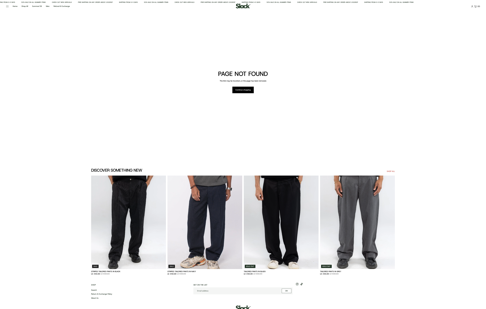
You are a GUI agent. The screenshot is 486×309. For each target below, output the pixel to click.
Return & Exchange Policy (101, 294)
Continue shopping (243, 90)
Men (47, 6)
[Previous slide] (95, 222)
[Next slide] (162, 222)
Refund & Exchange (62, 6)
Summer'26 (37, 6)
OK (286, 291)
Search (94, 290)
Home (15, 6)
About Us (94, 298)
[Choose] (162, 265)
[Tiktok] (301, 284)
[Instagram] (297, 284)
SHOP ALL (391, 171)
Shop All (25, 6)
